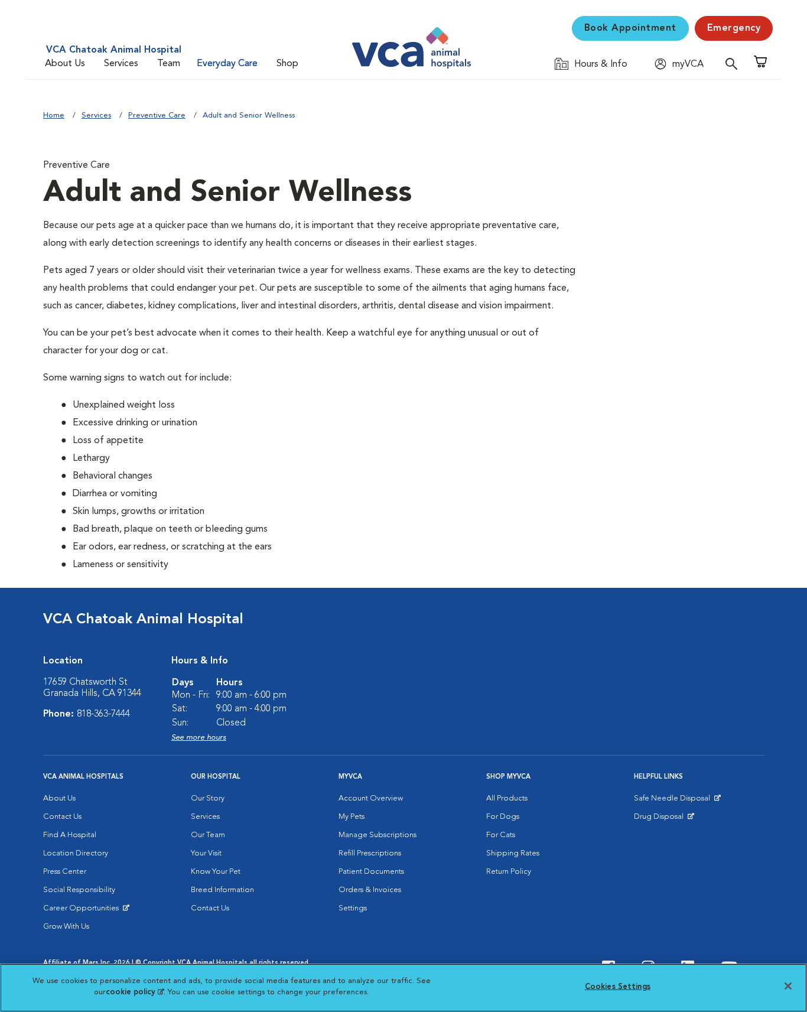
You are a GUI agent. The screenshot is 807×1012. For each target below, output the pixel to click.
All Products (507, 798)
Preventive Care (157, 115)
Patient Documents (371, 872)
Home (53, 115)
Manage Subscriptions (377, 835)
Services (121, 64)
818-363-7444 (103, 714)
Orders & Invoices (370, 890)
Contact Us (62, 817)
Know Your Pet (215, 872)
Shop (287, 64)
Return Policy (508, 872)
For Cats (500, 835)
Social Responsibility (79, 890)
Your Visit (206, 853)
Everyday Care (227, 64)
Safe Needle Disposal (674, 801)
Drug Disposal (664, 819)
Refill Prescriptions (370, 853)
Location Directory (75, 853)
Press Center (64, 872)
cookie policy (135, 992)
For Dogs (502, 817)
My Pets (352, 817)
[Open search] (734, 63)
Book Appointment (630, 28)
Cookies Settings (617, 987)
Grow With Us (66, 926)
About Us (65, 64)
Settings (353, 908)
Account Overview (371, 798)
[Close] (788, 986)
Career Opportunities (83, 910)
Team (168, 64)
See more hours (198, 737)
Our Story (207, 798)
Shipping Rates (512, 853)
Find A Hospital (69, 835)
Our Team (208, 835)
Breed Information (222, 890)
